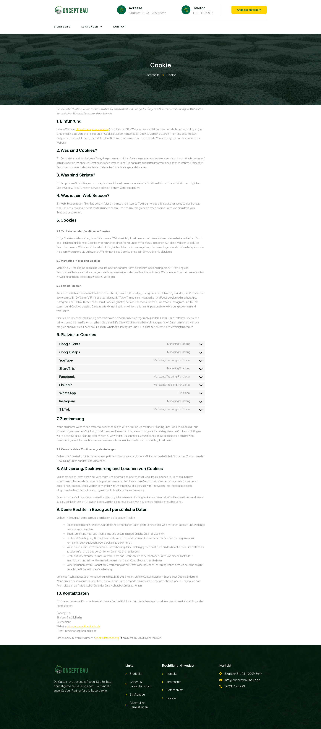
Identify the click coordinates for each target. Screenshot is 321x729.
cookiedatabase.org (107, 638)
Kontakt (119, 26)
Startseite (62, 26)
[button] (249, 10)
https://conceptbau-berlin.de (92, 129)
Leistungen (89, 26)
